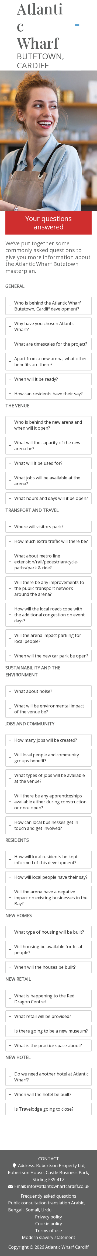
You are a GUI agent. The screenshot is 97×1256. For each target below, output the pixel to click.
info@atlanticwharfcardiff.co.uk (58, 1186)
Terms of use (48, 1231)
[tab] (48, 306)
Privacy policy (48, 1217)
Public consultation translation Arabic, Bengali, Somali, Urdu (46, 1206)
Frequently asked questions (48, 1196)
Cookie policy (48, 1224)
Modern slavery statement (48, 1237)
